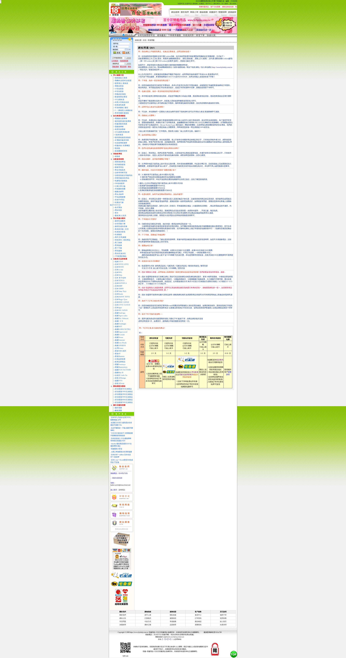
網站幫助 (216, 4)
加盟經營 (122, 625)
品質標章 (173, 625)
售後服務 (173, 621)
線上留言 (223, 621)
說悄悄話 (122, 490)
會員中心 (198, 615)
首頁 (144, 40)
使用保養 (223, 618)
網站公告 (122, 618)
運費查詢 (198, 625)
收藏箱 (201, 4)
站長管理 (223, 625)
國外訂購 (148, 625)
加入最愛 (224, 4)
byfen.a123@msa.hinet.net (120, 485)
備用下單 (223, 615)
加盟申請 (181, 4)
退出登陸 (233, 4)
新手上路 (148, 615)
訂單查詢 (198, 618)
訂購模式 (148, 618)
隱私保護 (173, 615)
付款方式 (148, 621)
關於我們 (122, 615)
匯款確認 (198, 621)
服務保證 (173, 618)
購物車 (195, 4)
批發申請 (188, 4)
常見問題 (122, 621)
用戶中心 (208, 4)
